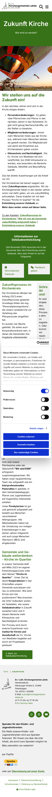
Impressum (13, 780)
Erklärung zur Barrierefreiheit (34, 784)
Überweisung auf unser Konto (28, 771)
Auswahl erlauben (26, 444)
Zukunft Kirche (18, 672)
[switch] (45, 399)
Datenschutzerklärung (31, 780)
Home (5, 672)
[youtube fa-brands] (46, 714)
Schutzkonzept (12, 784)
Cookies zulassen (26, 436)
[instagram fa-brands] (38, 714)
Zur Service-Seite (25, 703)
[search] (41, 7)
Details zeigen (36, 428)
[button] (47, 7)
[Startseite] (17, 5)
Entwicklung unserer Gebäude (18, 225)
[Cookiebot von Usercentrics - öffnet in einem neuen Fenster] (37, 343)
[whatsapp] (31, 714)
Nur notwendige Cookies (26, 452)
